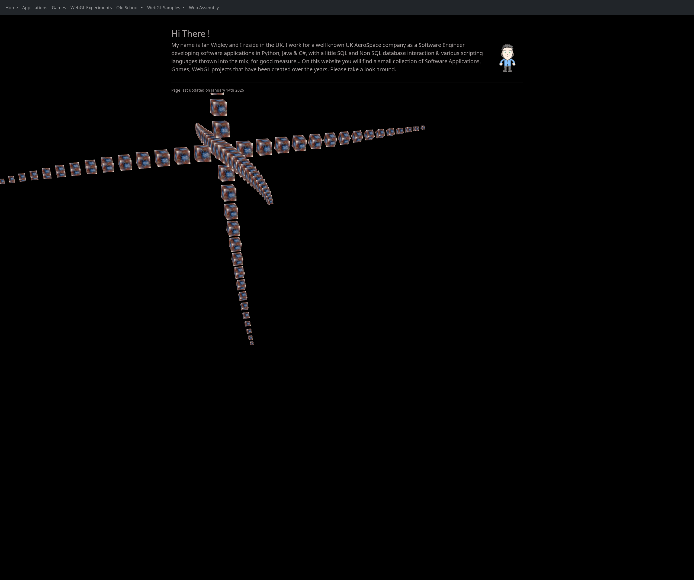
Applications (34, 8)
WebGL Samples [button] (164, 8)
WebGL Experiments (91, 8)
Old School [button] (128, 8)
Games (59, 8)
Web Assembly (204, 8)
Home (11, 8)
